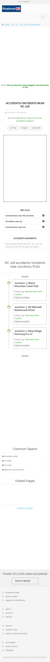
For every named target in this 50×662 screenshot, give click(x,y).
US (12, 25)
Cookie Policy (11, 646)
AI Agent (24, 128)
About (8, 609)
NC (17, 25)
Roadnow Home (11, 456)
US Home (7, 461)
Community (36, 128)
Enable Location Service (16, 634)
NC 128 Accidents (33, 25)
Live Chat (13, 128)
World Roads (11, 596)
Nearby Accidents (22, 297)
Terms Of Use (11, 630)
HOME (7, 25)
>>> (26, 86)
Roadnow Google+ (25, 508)
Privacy (8, 626)
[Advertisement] (25, 55)
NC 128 (23, 25)
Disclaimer (10, 643)
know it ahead (22, 580)
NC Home (7, 465)
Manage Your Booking (14, 470)
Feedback (9, 650)
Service (8, 617)
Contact (9, 613)
